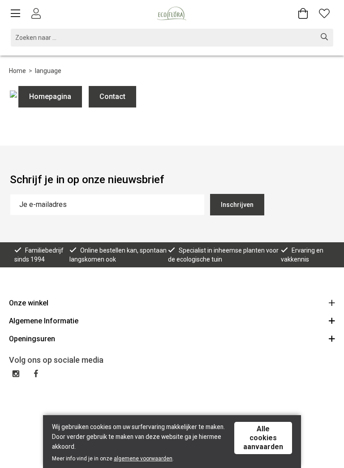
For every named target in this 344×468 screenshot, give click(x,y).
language (48, 70)
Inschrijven (237, 204)
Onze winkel (28, 303)
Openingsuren (32, 339)
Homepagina (50, 96)
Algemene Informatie (43, 321)
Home (17, 70)
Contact (112, 96)
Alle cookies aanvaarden (263, 438)
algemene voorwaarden (143, 458)
